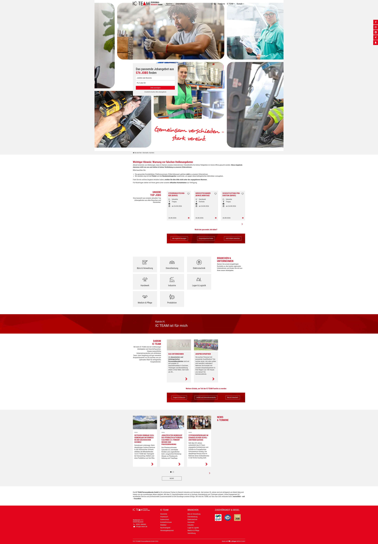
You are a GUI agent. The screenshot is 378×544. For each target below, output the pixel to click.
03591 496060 (141, 524)
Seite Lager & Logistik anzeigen (199, 282)
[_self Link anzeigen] (375, 42)
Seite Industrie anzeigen (172, 282)
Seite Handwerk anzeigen (145, 282)
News (172, 478)
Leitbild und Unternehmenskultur (206, 397)
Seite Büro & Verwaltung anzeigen (145, 265)
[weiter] (208, 473)
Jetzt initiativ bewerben (233, 238)
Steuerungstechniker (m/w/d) (176, 194)
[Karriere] (173, 4)
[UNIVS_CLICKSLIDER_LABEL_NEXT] (242, 224)
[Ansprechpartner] (206, 379)
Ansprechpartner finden (206, 238)
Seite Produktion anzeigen (172, 299)
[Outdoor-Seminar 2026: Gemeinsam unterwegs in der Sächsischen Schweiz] (145, 464)
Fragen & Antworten (179, 397)
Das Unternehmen (176, 354)
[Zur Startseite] (149, 4)
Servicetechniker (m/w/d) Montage (202, 194)
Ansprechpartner (203, 354)
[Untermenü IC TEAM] (235, 4)
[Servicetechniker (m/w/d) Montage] (205, 218)
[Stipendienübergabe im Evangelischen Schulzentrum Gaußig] (199, 464)
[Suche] (215, 4)
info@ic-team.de (141, 526)
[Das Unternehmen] (178, 379)
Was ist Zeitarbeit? (232, 397)
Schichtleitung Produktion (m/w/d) (231, 194)
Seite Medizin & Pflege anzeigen (145, 299)
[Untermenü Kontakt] (244, 4)
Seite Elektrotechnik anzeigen (199, 265)
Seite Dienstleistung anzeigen (172, 265)
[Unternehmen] (187, 4)
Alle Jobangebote (161, 92)
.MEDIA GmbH (238, 541)
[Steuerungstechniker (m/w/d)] (178, 218)
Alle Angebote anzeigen (179, 238)
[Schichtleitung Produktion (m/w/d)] (233, 218)
